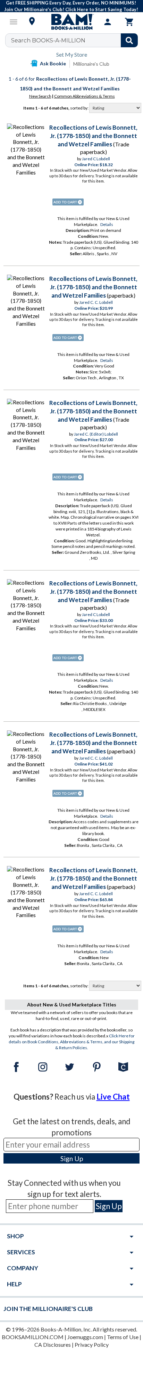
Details (106, 224)
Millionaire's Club (91, 64)
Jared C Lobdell (96, 158)
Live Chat (113, 1096)
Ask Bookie (53, 63)
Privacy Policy (92, 1344)
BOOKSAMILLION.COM (33, 1337)
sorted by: (79, 108)
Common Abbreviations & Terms (84, 96)
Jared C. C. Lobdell (96, 302)
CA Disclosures (52, 1344)
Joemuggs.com (85, 1337)
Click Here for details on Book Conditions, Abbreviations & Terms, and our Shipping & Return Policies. (72, 1041)
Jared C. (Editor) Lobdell (96, 434)
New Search (40, 96)
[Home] (71, 22)
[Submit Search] (129, 40)
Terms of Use (122, 1337)
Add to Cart (68, 202)
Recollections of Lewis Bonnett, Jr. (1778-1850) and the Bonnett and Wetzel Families (93, 136)
